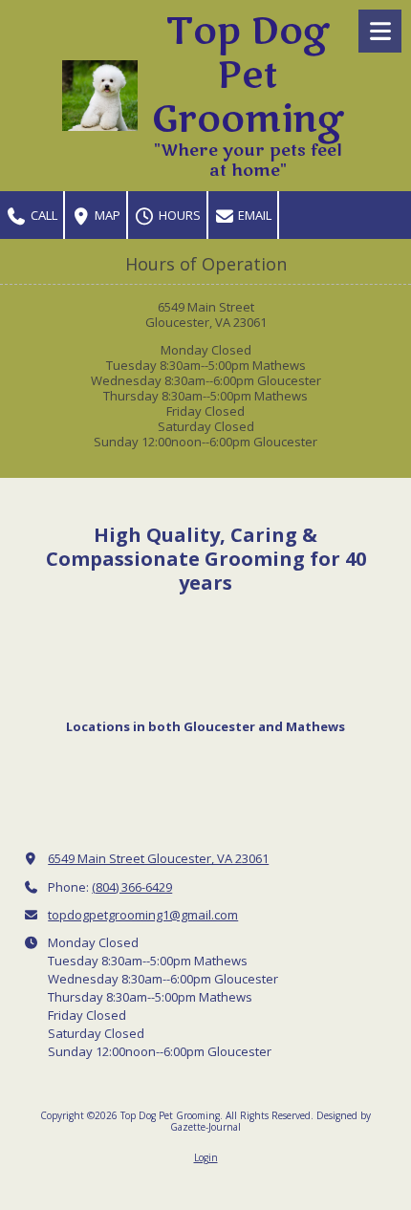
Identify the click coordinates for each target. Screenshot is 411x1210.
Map (106, 215)
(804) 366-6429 (132, 887)
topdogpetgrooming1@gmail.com (143, 914)
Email (253, 215)
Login (206, 1157)
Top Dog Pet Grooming (247, 75)
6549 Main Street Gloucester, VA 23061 (158, 858)
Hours (178, 215)
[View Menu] (379, 31)
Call (42, 215)
